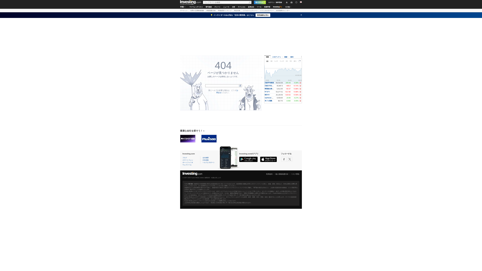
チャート (218, 7)
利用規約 (269, 174)
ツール (259, 7)
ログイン (271, 2)
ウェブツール (187, 165)
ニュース (226, 7)
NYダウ (267, 92)
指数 (267, 57)
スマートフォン (188, 160)
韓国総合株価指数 (271, 89)
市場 (182, 7)
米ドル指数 (268, 101)
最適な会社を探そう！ (191, 130)
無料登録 (279, 2)
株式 (291, 57)
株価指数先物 (211, 10)
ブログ (185, 158)
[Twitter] (289, 159)
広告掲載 (206, 160)
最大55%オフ (260, 2)
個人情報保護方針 (281, 174)
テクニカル (241, 7)
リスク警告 (295, 174)
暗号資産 (209, 7)
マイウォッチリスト (196, 7)
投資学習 (267, 7)
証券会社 (251, 7)
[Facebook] (283, 159)
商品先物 (237, 10)
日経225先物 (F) (270, 86)
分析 (233, 7)
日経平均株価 (269, 83)
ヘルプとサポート (209, 162)
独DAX (267, 95)
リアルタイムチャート (250, 10)
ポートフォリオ (188, 162)
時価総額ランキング (225, 10)
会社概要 (206, 158)
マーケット (184, 10)
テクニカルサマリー (267, 10)
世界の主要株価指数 (197, 10)
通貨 (285, 57)
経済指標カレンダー (283, 10)
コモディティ (276, 57)
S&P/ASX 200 (269, 98)
